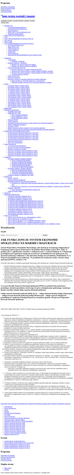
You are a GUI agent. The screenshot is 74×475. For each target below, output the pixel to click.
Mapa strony (7, 468)
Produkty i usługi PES (14, 188)
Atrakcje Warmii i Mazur (15, 191)
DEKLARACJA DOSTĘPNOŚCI (14, 35)
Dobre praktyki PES (13, 76)
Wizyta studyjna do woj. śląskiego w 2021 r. (20, 219)
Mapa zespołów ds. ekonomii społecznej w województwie (28, 81)
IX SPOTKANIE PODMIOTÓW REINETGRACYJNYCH (25, 207)
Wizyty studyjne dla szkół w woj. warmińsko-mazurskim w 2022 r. (27, 220)
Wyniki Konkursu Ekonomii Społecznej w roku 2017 (23, 133)
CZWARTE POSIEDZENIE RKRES (22, 173)
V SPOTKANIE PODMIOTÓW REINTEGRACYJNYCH (25, 202)
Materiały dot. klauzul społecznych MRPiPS (24, 66)
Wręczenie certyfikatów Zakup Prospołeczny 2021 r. (23, 154)
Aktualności (7, 58)
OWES (6, 84)
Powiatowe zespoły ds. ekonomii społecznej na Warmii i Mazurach (27, 79)
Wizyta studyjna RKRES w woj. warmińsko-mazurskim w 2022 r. (27, 222)
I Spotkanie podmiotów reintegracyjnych (19, 196)
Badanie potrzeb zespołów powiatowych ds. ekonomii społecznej (26, 128)
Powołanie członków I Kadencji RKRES (19, 168)
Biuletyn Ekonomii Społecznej (16, 180)
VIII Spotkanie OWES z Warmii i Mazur (19, 97)
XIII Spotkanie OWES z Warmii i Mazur (19, 105)
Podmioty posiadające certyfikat (17, 149)
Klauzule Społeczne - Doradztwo (17, 63)
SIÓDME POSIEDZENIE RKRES (22, 163)
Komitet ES (7, 157)
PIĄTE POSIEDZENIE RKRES (21, 160)
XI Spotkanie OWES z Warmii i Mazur (19, 102)
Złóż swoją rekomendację (15, 142)
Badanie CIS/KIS (13, 120)
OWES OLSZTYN (13, 48)
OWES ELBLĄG (13, 53)
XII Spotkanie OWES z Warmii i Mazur (19, 103)
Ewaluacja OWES (13, 126)
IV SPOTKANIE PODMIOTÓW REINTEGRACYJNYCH (25, 201)
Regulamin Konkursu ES (15, 141)
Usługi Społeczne (13, 121)
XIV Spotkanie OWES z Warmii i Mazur (19, 107)
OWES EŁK (11, 52)
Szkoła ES (7, 193)
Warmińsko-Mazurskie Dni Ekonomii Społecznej (22, 181)
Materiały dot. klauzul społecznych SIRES (24, 64)
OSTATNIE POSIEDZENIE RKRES (22, 167)
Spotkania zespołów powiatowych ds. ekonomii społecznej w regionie (32, 82)
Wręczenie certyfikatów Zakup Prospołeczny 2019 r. (23, 152)
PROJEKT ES (8, 26)
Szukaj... (3, 235)
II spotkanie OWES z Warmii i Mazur (18, 87)
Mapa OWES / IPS (13, 47)
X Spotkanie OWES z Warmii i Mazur (19, 100)
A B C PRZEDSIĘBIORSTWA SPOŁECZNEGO (19, 43)
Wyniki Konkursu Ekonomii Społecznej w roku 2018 (23, 134)
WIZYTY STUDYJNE (11, 215)
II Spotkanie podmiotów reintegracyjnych (20, 198)
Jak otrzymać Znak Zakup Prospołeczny (19, 147)
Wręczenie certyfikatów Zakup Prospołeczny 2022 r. (23, 155)
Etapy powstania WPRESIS (20, 115)
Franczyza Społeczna (14, 77)
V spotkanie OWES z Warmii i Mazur (19, 92)
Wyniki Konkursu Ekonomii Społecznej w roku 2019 (23, 136)
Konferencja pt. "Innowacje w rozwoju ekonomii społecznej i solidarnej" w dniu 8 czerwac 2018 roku (41, 186)
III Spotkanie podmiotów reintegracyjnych (20, 199)
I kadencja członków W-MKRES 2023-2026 (20, 175)
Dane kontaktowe (13, 30)
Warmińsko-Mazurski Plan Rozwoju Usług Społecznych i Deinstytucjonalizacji (30, 123)
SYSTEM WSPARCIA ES (16, 45)
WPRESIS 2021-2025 (14, 113)
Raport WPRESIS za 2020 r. (20, 118)
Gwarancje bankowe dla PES (20, 74)
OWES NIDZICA (13, 50)
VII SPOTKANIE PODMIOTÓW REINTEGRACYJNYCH (26, 206)
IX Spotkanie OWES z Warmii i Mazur (19, 98)
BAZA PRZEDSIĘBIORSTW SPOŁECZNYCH (18, 39)
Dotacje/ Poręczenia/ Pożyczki (16, 68)
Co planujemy (12, 59)
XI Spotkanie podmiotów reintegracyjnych (20, 211)
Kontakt (6, 469)
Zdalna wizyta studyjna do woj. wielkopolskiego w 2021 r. (24, 217)
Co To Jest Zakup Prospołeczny (17, 146)
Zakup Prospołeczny (10, 144)
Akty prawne (8, 40)
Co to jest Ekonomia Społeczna (17, 27)
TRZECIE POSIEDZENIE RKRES (22, 172)
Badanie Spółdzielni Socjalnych (17, 124)
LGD (5, 37)
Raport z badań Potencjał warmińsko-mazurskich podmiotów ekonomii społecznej (31, 129)
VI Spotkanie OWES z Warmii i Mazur (19, 94)
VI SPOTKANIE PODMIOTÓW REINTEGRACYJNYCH (25, 204)
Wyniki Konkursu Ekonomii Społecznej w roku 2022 (23, 139)
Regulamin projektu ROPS (15, 34)
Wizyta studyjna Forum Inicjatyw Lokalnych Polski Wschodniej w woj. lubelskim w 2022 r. (34, 224)
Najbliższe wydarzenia (18, 61)
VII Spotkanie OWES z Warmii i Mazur (19, 95)
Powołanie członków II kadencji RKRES (19, 159)
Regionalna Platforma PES (12, 194)
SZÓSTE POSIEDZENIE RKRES (22, 162)
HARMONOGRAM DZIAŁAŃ (17, 29)
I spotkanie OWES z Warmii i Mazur (18, 85)
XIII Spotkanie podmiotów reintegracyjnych (20, 214)
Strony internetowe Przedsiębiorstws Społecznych (26, 189)
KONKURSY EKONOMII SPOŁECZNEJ (17, 131)
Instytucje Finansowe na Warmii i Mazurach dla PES (27, 69)
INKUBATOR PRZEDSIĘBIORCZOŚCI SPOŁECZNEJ (25, 55)
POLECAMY (8, 42)
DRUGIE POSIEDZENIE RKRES (22, 170)
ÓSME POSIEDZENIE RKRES (21, 165)
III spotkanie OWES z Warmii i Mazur (19, 89)
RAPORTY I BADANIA (11, 110)
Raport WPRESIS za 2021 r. (20, 116)
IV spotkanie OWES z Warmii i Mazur (19, 90)
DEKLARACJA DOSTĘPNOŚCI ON (19, 32)
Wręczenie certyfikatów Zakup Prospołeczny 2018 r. (23, 150)
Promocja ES (8, 176)
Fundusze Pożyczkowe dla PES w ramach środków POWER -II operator (32, 72)
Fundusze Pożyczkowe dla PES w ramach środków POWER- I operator (32, 71)
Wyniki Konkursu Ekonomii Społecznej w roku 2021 (23, 137)
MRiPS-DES (8, 108)
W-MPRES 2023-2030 (14, 111)
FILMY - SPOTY (13, 178)
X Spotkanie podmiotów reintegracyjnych (20, 209)
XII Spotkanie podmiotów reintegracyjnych (20, 212)
